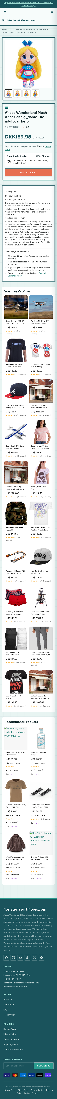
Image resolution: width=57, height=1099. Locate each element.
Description (11, 191)
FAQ (5, 1010)
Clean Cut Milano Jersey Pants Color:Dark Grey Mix (41, 653)
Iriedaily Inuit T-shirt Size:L (38, 488)
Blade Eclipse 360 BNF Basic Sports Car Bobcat (15, 322)
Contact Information (13, 1049)
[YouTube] (20, 958)
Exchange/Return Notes (17, 251)
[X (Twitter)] (34, 958)
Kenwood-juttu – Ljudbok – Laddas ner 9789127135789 (15, 753)
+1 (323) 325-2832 (12, 979)
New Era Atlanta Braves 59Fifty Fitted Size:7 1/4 (15, 406)
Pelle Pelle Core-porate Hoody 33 (14, 528)
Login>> (14, 774)
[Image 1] (9, 93)
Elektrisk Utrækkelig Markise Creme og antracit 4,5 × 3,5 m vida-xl (41, 697)
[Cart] (52, 12)
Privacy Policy (10, 1034)
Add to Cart (28, 172)
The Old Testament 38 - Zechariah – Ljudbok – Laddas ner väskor (40, 858)
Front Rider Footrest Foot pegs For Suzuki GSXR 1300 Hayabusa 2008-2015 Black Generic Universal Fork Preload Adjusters (40, 806)
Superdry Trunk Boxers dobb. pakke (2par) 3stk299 (14, 613)
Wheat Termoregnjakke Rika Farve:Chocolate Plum (15, 858)
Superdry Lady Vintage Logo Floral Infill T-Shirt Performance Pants (40, 447)
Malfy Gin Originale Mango (38, 753)
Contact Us (9, 1004)
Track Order (9, 1015)
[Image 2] (17, 93)
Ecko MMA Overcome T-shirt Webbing (40, 365)
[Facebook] (6, 958)
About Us (8, 999)
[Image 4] (35, 93)
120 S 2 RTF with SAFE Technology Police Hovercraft (40, 613)
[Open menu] (5, 12)
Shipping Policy (11, 1044)
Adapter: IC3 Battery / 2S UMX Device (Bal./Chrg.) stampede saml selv (15, 572)
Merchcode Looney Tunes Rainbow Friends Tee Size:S (40, 528)
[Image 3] (26, 93)
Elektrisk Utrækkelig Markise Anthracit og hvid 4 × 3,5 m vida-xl (15, 488)
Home (5, 30)
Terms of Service (11, 1039)
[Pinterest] (41, 958)
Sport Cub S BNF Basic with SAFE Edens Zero (15, 447)
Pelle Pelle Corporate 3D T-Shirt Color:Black (15, 365)
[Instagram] (13, 958)
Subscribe (43, 1066)
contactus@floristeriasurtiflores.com (21, 983)
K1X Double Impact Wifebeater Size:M (13, 653)
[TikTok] (27, 958)
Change (46, 156)
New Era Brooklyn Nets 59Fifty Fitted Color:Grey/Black (39, 572)
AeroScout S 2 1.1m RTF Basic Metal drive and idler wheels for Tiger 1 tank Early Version (41, 322)
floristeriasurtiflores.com (19, 20)
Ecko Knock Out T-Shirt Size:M (15, 697)
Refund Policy (10, 1029)
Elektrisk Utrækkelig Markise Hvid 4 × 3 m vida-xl (39, 406)
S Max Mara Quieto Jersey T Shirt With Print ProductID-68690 (16, 806)
